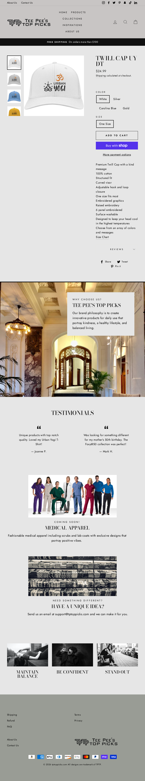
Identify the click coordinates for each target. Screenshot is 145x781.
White (103, 99)
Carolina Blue (107, 108)
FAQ (9, 726)
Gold (126, 108)
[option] (72, 42)
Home (63, 12)
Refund (11, 720)
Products (78, 12)
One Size (105, 124)
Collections (72, 18)
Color (101, 92)
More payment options (117, 155)
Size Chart (102, 237)
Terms (77, 714)
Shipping (101, 75)
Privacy (78, 720)
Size (99, 116)
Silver (116, 99)
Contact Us (27, 2)
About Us (12, 2)
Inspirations (72, 25)
